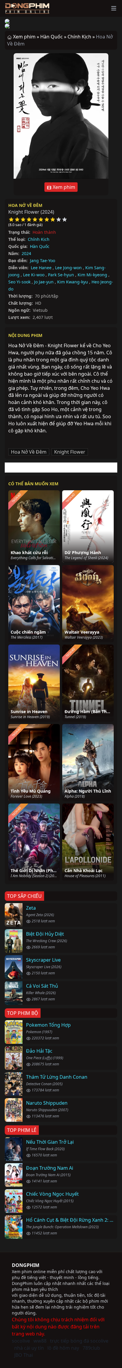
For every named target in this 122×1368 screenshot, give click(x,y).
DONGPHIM (25, 1265)
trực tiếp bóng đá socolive (79, 1341)
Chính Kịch (38, 239)
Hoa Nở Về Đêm (25, 205)
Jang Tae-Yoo (42, 260)
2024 (26, 253)
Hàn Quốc (39, 246)
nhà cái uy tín (29, 1348)
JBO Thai (23, 1355)
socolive (21, 1341)
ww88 (39, 1341)
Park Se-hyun (61, 275)
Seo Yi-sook (19, 282)
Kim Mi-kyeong (92, 275)
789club (91, 1348)
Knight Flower (69, 452)
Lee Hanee (41, 267)
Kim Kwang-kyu (72, 282)
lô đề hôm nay (63, 1348)
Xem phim (63, 187)
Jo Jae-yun (44, 282)
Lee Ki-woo (33, 275)
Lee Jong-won (68, 267)
